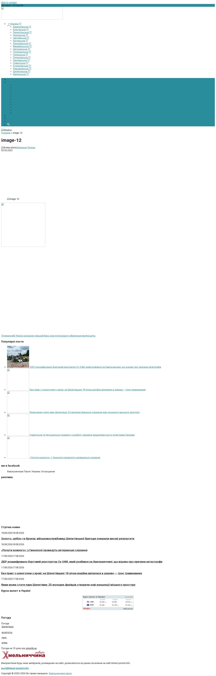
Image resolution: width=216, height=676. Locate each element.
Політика (18, 85)
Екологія (17, 101)
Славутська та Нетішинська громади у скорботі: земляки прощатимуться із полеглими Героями (82, 435)
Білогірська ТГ (21, 29)
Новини (11, 82)
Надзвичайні (20, 110)
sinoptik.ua (31, 648)
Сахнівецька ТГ (21, 60)
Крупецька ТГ (20, 40)
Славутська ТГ (21, 63)
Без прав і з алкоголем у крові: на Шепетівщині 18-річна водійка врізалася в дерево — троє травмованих (88, 389)
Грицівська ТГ (20, 35)
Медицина (18, 93)
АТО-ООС (18, 113)
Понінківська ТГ (22, 57)
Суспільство (19, 104)
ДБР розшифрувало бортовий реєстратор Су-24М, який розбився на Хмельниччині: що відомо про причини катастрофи (95, 367)
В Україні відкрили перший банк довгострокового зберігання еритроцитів (48, 335)
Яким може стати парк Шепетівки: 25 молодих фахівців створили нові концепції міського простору (85, 412)
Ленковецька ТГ (22, 43)
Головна (11, 79)
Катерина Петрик (25, 147)
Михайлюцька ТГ (22, 46)
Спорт (16, 107)
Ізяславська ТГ (21, 38)
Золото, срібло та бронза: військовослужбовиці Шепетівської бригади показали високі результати (67, 538)
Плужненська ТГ (22, 52)
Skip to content (9, 2)
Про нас (11, 118)
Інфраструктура (21, 90)
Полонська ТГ (20, 54)
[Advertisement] (108, 174)
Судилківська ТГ (22, 65)
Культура (18, 99)
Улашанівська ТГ (22, 68)
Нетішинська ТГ (21, 49)
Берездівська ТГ (22, 26)
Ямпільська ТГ (21, 74)
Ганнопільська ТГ (22, 32)
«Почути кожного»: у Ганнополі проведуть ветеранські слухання (65, 457)
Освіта (16, 96)
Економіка (18, 87)
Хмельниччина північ (60, 673)
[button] (8, 125)
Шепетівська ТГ (21, 71)
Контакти (12, 121)
